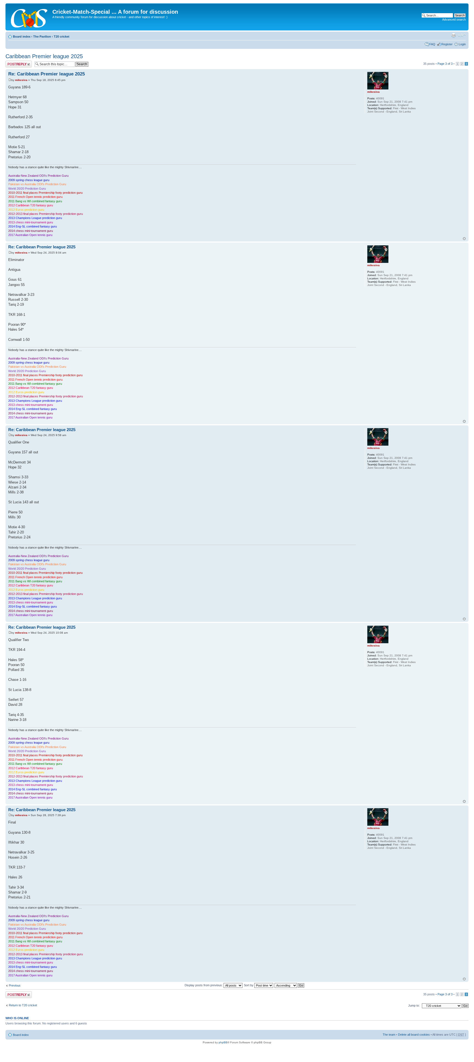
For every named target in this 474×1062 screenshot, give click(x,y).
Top (464, 238)
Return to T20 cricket (23, 1005)
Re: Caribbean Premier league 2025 (46, 74)
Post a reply (13, 62)
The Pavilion (42, 36)
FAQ (432, 44)
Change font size (462, 35)
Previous (15, 985)
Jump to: (414, 1005)
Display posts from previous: (204, 985)
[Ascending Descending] (290, 985)
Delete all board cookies (414, 1034)
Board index (21, 36)
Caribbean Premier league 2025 (44, 56)
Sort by (249, 985)
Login (462, 44)
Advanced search (454, 19)
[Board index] (29, 17)
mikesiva (21, 80)
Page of (445, 63)
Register (447, 44)
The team (389, 1034)
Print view (453, 35)
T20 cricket (61, 36)
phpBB (223, 1042)
